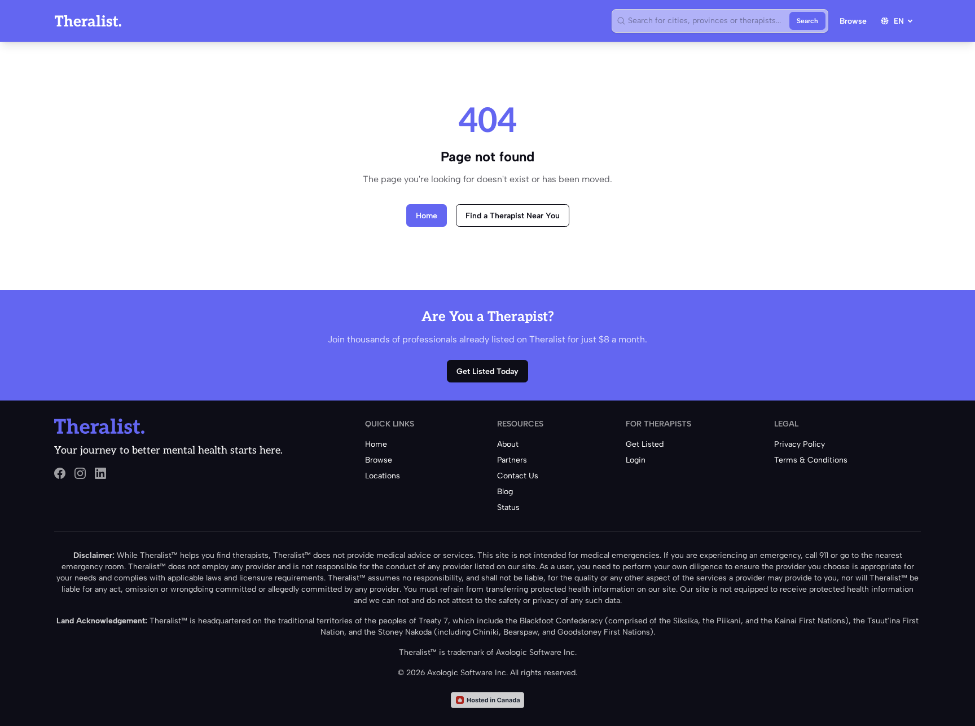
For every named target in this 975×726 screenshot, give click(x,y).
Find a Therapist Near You (512, 216)
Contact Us (517, 476)
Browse (853, 21)
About (508, 444)
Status (508, 507)
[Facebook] (59, 473)
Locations (382, 476)
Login (635, 460)
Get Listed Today (487, 371)
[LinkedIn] (100, 473)
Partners (512, 460)
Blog (505, 491)
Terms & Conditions (810, 460)
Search (807, 21)
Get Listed (645, 444)
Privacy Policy (799, 444)
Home (426, 216)
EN (899, 21)
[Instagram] (80, 473)
